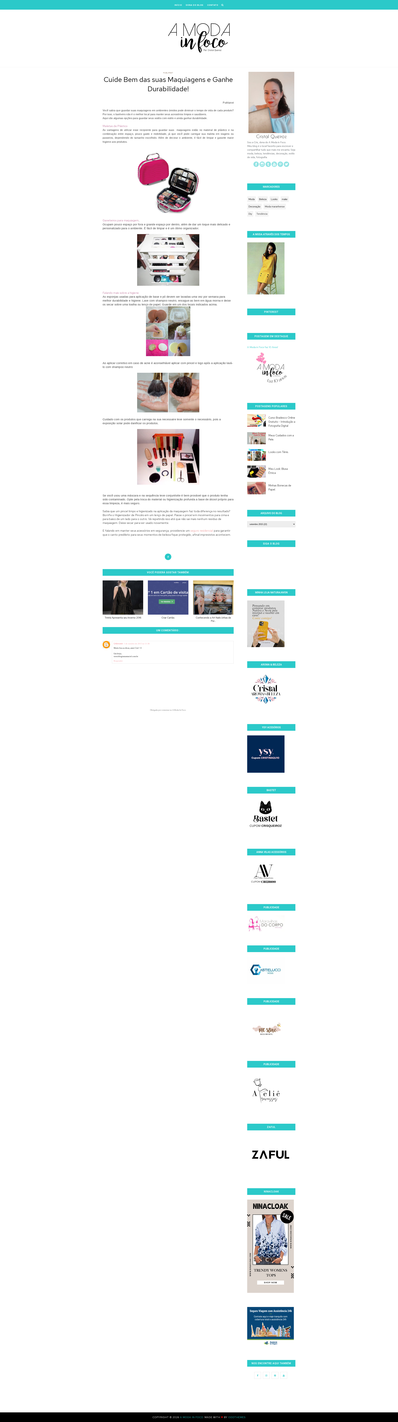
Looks (274, 199)
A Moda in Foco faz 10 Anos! (262, 347)
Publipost (168, 73)
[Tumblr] (268, 166)
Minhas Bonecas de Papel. (279, 487)
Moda (251, 199)
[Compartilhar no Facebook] (168, 557)
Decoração (254, 206)
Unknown (118, 643)
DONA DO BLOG (195, 5)
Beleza (262, 199)
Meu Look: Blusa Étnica (278, 471)
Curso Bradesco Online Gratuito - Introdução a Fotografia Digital (281, 421)
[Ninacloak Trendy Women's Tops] (270, 1292)
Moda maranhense (275, 206)
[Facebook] (256, 166)
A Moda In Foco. (192, 1417)
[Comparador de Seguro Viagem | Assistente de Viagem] (270, 1345)
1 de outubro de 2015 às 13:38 (137, 643)
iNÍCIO (178, 5)
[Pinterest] (280, 166)
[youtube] (274, 166)
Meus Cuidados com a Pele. (281, 437)
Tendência (261, 213)
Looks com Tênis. (278, 452)
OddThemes (237, 1417)
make (284, 199)
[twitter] (286, 166)
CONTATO (212, 5)
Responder (118, 661)
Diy (250, 213)
